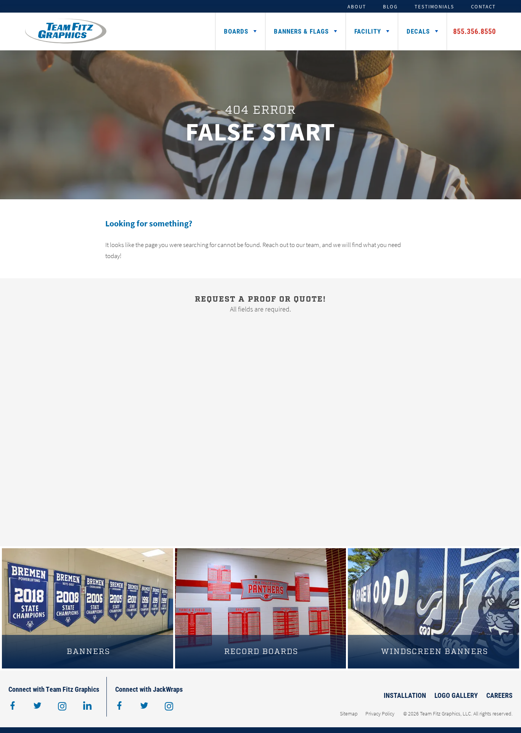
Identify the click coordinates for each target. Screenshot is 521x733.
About (356, 6)
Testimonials (434, 6)
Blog (390, 6)
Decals (418, 31)
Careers (499, 695)
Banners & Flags (301, 31)
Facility (367, 31)
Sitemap (349, 713)
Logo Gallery (456, 695)
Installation (405, 695)
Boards (236, 31)
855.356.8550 (474, 31)
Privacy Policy (379, 713)
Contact (483, 6)
